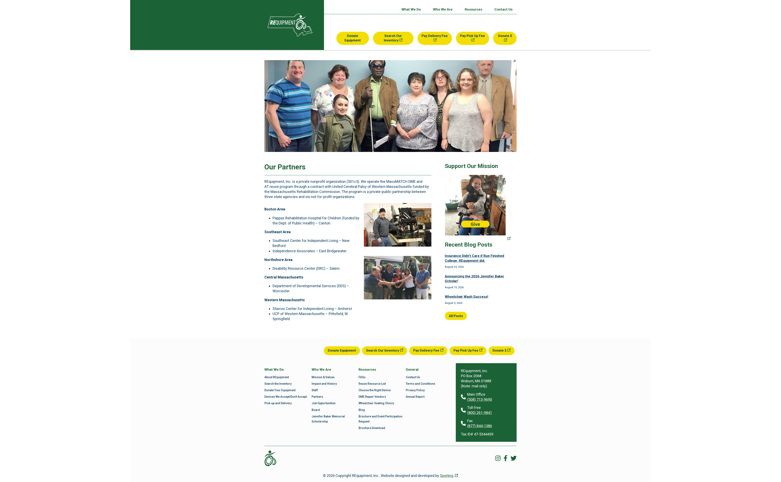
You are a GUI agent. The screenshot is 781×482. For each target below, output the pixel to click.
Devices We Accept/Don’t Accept (285, 396)
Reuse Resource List (372, 383)
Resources (473, 9)
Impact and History (324, 383)
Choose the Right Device (375, 390)
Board (316, 410)
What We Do (411, 9)
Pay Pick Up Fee (472, 36)
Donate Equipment (353, 38)
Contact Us (503, 9)
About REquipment (276, 377)
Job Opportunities (324, 403)
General (412, 369)
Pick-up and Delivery (278, 403)
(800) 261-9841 (479, 413)
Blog (362, 410)
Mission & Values (323, 377)
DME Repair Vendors (372, 396)
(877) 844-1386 (479, 426)
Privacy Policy (415, 390)
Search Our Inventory (393, 38)
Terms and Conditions (420, 383)
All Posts (456, 316)
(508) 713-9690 (479, 399)
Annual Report (415, 396)
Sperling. (447, 475)
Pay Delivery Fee (435, 36)
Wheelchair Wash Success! (466, 297)
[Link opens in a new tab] (477, 239)
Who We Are (443, 9)
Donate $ (505, 36)
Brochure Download (372, 428)
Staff (315, 390)
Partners (317, 396)
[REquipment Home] (290, 25)
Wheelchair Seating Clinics (376, 403)
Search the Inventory (278, 383)
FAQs (362, 377)
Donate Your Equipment (280, 390)
